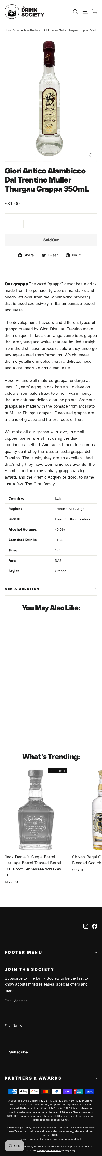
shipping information (51, 1139)
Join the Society (30, 969)
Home (8, 30)
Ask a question (22, 589)
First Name (13, 1025)
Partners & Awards (33, 1078)
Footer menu (23, 952)
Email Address (16, 1001)
